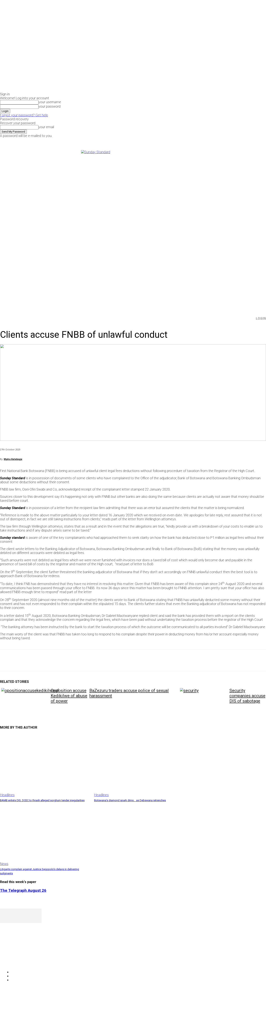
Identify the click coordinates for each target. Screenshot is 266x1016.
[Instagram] (220, 140)
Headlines (7, 795)
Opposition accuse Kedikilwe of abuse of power (69, 695)
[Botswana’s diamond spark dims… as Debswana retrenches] (139, 765)
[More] (97, 660)
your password (49, 106)
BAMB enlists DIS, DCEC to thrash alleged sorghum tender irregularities (42, 800)
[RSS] (25, 961)
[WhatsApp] (52, 660)
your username (49, 102)
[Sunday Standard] (133, 227)
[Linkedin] (67, 660)
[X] (224, 140)
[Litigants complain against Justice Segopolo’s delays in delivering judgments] (45, 834)
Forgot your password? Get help (24, 115)
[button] (249, 318)
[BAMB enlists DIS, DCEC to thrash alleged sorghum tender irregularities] (45, 765)
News (4, 864)
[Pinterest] (37, 660)
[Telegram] (81, 660)
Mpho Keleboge (13, 459)
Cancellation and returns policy (249, 1004)
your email (46, 127)
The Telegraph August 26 (23, 890)
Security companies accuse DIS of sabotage (247, 695)
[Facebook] (215, 140)
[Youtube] (229, 140)
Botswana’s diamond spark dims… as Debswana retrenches (130, 800)
